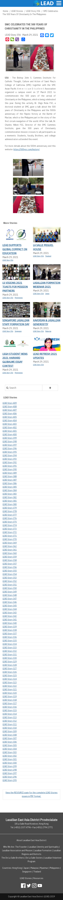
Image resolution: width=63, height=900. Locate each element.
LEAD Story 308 (10, 735)
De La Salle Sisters (34, 857)
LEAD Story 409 (10, 403)
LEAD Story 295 (10, 780)
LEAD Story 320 (10, 693)
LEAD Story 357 (10, 563)
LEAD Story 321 (10, 689)
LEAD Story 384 (10, 490)
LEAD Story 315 (10, 710)
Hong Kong (17, 868)
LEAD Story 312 (10, 721)
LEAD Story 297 (10, 773)
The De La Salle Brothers (12, 857)
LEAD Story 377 (10, 514)
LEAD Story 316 (10, 707)
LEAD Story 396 (10, 448)
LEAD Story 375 (10, 521)
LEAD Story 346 (10, 602)
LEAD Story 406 (10, 413)
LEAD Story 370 (10, 539)
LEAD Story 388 (10, 476)
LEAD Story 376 (10, 518)
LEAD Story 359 (10, 556)
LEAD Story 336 (10, 637)
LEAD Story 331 (10, 654)
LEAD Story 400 (10, 434)
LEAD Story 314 (10, 714)
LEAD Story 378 (10, 511)
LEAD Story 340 (10, 623)
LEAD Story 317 (10, 703)
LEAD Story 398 (10, 441)
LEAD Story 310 (10, 728)
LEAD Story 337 (10, 633)
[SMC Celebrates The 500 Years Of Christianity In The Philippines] (28, 168)
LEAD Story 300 (10, 762)
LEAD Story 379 (10, 507)
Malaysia (48, 331)
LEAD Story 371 (10, 535)
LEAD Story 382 (10, 497)
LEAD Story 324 (10, 679)
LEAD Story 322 (10, 686)
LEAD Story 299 (10, 766)
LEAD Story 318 (10, 700)
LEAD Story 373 (10, 528)
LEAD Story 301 (10, 759)
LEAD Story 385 (10, 487)
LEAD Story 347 (10, 598)
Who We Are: (9, 846)
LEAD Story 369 (10, 542)
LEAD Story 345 (10, 605)
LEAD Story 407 (10, 410)
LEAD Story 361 (10, 549)
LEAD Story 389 (10, 473)
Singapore (18, 331)
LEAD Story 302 (10, 756)
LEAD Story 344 (10, 609)
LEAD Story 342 (10, 616)
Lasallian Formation (43, 850)
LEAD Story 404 (10, 420)
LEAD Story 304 (10, 749)
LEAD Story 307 (10, 738)
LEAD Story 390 (10, 469)
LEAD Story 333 (10, 647)
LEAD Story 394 (10, 455)
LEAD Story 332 (10, 651)
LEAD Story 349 (10, 591)
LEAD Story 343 (10, 612)
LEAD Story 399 (10, 438)
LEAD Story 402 (10, 427)
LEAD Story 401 (10, 431)
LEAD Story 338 (10, 630)
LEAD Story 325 (10, 675)
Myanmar (44, 868)
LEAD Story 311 (10, 724)
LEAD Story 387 (10, 480)
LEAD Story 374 (10, 525)
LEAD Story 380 (10, 504)
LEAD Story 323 (10, 682)
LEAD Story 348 (10, 595)
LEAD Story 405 (10, 417)
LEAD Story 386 (10, 483)
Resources (38, 878)
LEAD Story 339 (10, 626)
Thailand (48, 256)
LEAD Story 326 (10, 672)
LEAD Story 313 (10, 717)
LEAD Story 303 (10, 752)
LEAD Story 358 (10, 560)
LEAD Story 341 (10, 619)
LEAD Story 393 (10, 459)
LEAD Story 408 (10, 406)
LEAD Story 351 (10, 584)
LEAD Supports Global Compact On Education (14, 249)
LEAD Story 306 (10, 742)
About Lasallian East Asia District (31, 840)
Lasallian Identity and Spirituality (44, 846)
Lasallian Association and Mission (17, 850)
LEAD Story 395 (10, 452)
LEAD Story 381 (10, 501)
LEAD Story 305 (10, 745)
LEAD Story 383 (10, 494)
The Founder (21, 846)
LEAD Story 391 (10, 466)
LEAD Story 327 (10, 668)
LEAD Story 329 (10, 661)
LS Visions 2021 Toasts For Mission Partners (15, 287)
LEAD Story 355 (10, 570)
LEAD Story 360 (10, 553)
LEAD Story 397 (10, 445)
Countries (6, 868)
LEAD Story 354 (10, 574)
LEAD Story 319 (10, 696)
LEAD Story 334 (10, 644)
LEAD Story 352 (10, 581)
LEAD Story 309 (10, 731)
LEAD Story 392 (10, 462)
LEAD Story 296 (10, 776)
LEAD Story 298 (10, 769)
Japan (47, 294)
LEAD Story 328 (10, 665)
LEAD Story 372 (10, 532)
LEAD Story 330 (10, 658)
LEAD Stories (17, 11)
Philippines (19, 298)
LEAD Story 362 (10, 546)
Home (5, 11)
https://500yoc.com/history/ (26, 149)
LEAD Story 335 (10, 640)
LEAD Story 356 (33, 11)
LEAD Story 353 (10, 577)
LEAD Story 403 (10, 424)
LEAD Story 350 (10, 588)
